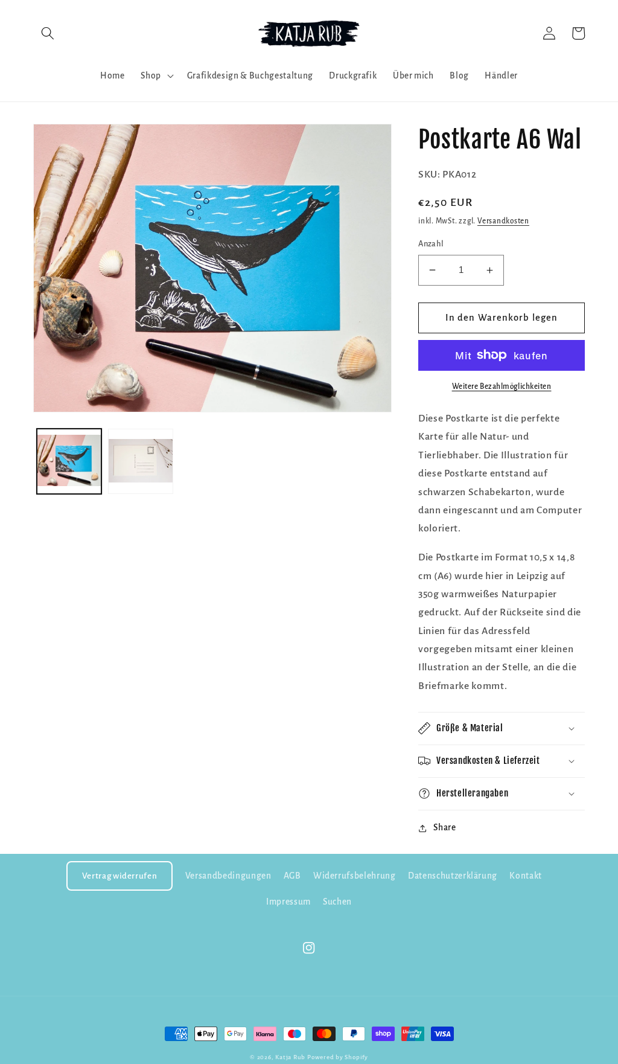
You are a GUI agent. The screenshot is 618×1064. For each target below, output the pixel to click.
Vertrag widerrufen (120, 875)
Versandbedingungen (228, 875)
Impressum (288, 901)
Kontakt (525, 875)
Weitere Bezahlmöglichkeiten (502, 386)
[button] (47, 33)
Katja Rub (290, 1057)
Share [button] (444, 827)
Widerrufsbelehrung (354, 875)
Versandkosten (503, 221)
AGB (292, 875)
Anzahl (431, 244)
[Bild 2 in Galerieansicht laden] (140, 461)
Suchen (337, 901)
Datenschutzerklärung (452, 875)
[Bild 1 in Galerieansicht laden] (69, 461)
